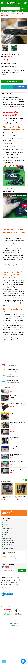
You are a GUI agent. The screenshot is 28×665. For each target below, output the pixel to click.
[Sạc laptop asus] (5, 440)
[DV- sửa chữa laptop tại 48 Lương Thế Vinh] (5, 398)
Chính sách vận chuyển (9, 542)
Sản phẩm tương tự (6, 481)
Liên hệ (5, 526)
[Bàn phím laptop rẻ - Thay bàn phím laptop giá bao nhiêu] (5, 407)
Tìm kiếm (23, 8)
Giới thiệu (6, 524)
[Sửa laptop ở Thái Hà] (5, 391)
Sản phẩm (6, 520)
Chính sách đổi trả (8, 544)
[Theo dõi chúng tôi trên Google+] (8, 567)
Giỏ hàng (6, 536)
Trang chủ (6, 522)
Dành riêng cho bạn (6, 387)
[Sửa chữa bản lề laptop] (5, 432)
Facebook (6, 600)
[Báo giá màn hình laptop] (5, 416)
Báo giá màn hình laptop (16, 413)
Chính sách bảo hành (8, 546)
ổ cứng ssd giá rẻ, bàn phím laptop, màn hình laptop (12, 11)
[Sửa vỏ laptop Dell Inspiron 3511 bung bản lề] (5, 471)
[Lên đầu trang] (25, 657)
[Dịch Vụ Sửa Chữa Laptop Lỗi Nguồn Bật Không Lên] (5, 456)
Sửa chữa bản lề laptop (15, 430)
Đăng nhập (6, 532)
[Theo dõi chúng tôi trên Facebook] (3, 567)
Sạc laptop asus (14, 437)
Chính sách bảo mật (8, 540)
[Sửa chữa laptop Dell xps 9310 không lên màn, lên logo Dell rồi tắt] (5, 449)
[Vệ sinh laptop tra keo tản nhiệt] (5, 425)
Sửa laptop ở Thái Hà (15, 389)
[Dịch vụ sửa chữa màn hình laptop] (5, 464)
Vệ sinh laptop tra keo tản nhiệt (17, 422)
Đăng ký (6, 534)
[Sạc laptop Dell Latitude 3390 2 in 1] (21, 489)
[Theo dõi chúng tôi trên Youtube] (6, 567)
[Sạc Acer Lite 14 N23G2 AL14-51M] (7, 489)
